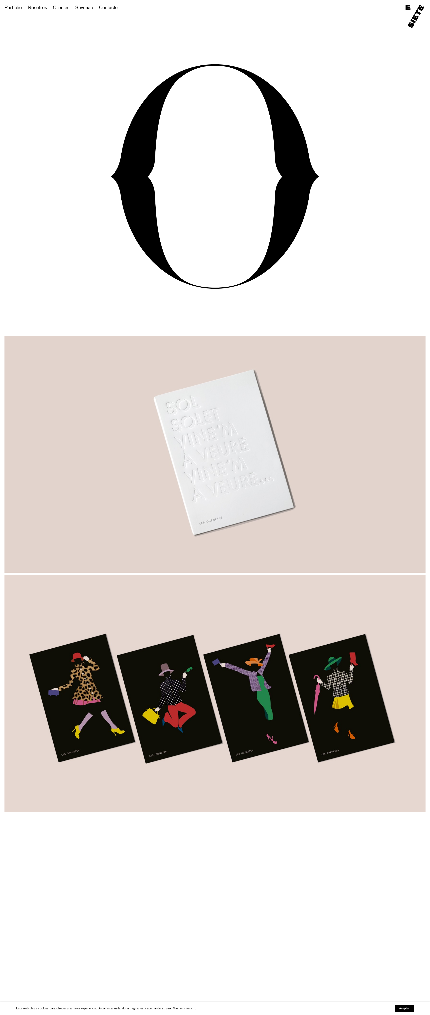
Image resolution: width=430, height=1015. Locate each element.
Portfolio (13, 8)
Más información (184, 1008)
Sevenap (84, 8)
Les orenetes (17, 15)
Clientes (61, 8)
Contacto (108, 8)
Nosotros (37, 8)
